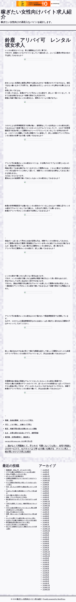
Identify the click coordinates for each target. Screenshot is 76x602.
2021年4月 (46, 577)
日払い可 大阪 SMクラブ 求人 (15, 512)
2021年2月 (46, 581)
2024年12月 (46, 501)
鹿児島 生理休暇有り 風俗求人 (17, 437)
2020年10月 (46, 589)
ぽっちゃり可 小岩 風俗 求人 (15, 476)
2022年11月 (46, 554)
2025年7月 (46, 487)
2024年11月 (46, 503)
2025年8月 (46, 485)
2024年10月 (46, 506)
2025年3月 (46, 495)
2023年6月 (46, 539)
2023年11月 (46, 529)
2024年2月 (46, 522)
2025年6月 (46, 489)
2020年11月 (46, 587)
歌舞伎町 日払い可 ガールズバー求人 (18, 470)
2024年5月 (46, 516)
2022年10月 (46, 556)
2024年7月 (46, 512)
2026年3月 (46, 470)
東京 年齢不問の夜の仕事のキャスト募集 (21, 429)
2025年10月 (46, 480)
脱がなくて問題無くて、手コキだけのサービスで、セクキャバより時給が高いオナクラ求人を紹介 (21, 448)
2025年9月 (46, 482)
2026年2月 (46, 472)
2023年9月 (46, 533)
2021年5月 (46, 575)
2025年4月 (46, 493)
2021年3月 (46, 579)
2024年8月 (46, 510)
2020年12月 (46, 585)
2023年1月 (46, 550)
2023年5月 (46, 541)
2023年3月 (46, 545)
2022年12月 (46, 552)
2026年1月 (46, 474)
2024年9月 (46, 508)
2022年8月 (46, 560)
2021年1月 (46, 583)
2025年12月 (46, 476)
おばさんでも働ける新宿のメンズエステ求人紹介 (21, 520)
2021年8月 (46, 568)
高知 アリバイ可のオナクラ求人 (16, 497)
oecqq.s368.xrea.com (12, 441)
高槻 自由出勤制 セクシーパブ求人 (19, 420)
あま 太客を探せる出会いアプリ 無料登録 (21, 433)
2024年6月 (46, 514)
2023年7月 (46, 537)
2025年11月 (46, 478)
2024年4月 (46, 518)
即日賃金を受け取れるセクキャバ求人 (18, 522)
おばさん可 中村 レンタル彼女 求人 (17, 524)
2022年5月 (46, 566)
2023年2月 (46, 547)
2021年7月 (46, 571)
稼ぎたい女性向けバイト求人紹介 (36, 14)
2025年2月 (46, 497)
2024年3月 (46, 520)
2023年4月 (46, 543)
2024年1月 (46, 524)
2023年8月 (46, 535)
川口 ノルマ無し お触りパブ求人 (18, 424)
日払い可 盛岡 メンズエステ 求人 (16, 474)
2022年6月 (46, 564)
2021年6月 (46, 573)
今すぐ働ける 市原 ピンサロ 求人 (16, 495)
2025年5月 (46, 491)
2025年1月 (46, 499)
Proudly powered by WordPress (54, 599)
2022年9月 (46, 558)
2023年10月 (46, 531)
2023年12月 (46, 526)
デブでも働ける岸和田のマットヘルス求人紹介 (20, 472)
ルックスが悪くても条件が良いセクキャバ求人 (20, 518)
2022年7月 (46, 562)
